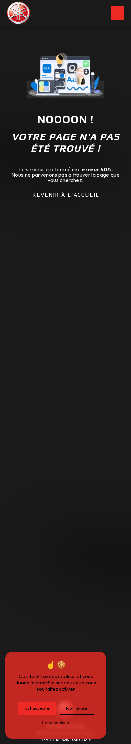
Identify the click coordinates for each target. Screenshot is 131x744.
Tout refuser (77, 708)
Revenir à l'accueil (65, 195)
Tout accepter (37, 708)
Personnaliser (56, 722)
